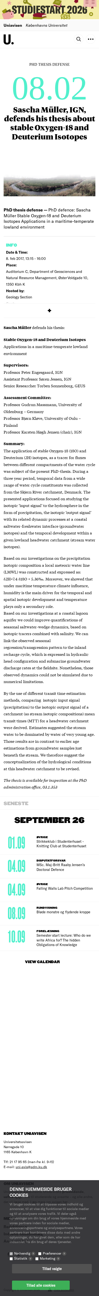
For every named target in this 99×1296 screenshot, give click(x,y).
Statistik (22, 1258)
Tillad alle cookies (40, 1285)
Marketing (49, 1258)
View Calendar (42, 962)
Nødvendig (24, 1253)
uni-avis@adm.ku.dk (31, 1167)
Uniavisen (13, 25)
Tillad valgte (52, 1268)
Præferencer (54, 1253)
